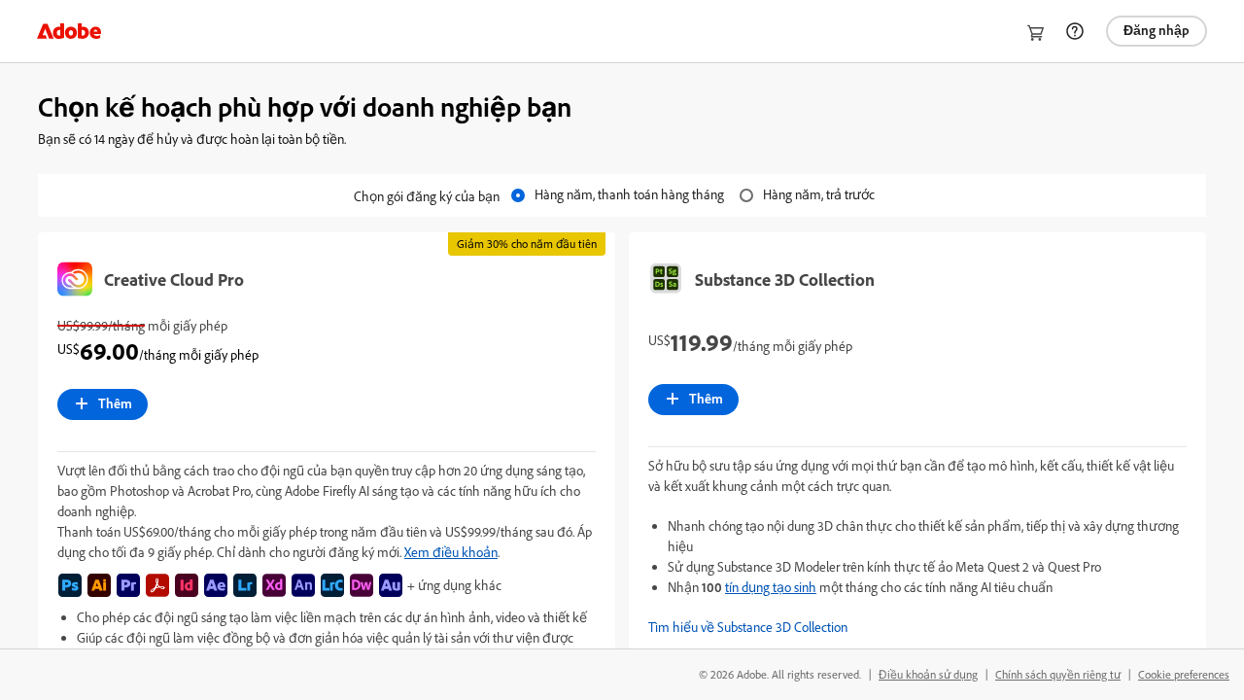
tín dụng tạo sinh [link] (770, 586)
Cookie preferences (1183, 674)
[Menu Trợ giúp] (1074, 31)
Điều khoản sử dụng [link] (928, 674)
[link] (69, 31)
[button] (917, 626)
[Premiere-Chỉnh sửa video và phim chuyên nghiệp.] (128, 585)
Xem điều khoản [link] (451, 551)
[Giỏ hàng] (1036, 33)
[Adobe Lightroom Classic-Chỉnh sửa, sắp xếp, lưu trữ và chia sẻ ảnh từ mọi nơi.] (332, 585)
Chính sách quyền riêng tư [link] (1058, 674)
